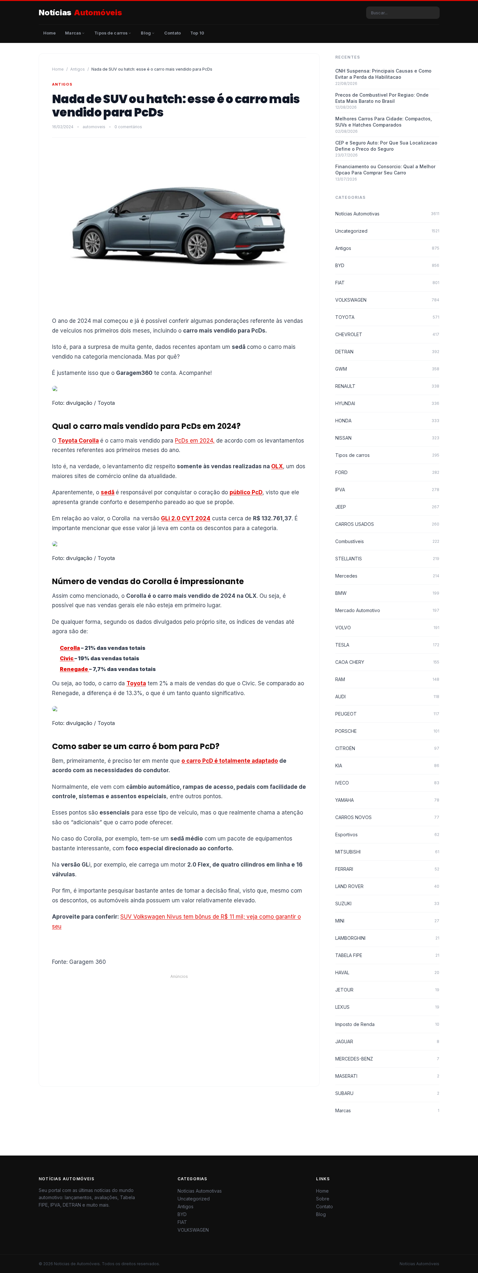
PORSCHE (387, 731)
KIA (387, 765)
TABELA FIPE (387, 955)
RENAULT (387, 386)
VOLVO (387, 627)
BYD (387, 265)
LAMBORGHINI (387, 938)
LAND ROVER (387, 886)
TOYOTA (387, 317)
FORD (387, 472)
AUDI (387, 696)
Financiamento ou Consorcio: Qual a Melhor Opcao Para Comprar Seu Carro (385, 169)
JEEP (387, 507)
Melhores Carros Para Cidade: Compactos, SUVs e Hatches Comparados (383, 122)
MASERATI (387, 1076)
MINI (387, 921)
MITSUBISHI (387, 852)
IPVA (387, 489)
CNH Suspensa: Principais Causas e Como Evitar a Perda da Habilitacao (383, 74)
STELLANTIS (387, 558)
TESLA (387, 645)
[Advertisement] (239, 1025)
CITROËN (387, 748)
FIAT (387, 282)
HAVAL (387, 972)
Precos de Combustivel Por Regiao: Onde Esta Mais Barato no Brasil (382, 98)
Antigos (77, 69)
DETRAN (387, 351)
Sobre (322, 1198)
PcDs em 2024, (195, 440)
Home (58, 69)
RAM (387, 679)
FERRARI (387, 869)
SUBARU (387, 1093)
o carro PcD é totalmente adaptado (229, 761)
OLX (277, 466)
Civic (67, 658)
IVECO (387, 783)
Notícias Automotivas (387, 213)
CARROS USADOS (387, 524)
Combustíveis (387, 541)
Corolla (70, 648)
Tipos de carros (387, 455)
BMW (387, 593)
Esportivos (387, 834)
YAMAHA (387, 800)
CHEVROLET (387, 334)
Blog (321, 1214)
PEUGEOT (387, 714)
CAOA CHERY (387, 662)
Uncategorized (387, 231)
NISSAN (387, 438)
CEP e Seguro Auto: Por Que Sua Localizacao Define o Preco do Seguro (386, 146)
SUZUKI (387, 903)
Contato (324, 1206)
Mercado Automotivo (387, 610)
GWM (387, 369)
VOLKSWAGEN (387, 300)
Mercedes (387, 576)
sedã (107, 492)
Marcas (387, 1110)
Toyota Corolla (78, 440)
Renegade (74, 669)
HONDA (387, 420)
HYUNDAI (387, 403)
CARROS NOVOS (387, 817)
